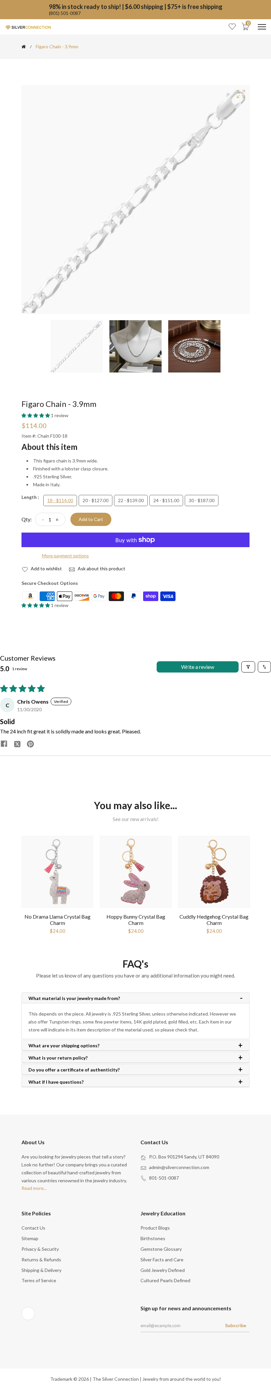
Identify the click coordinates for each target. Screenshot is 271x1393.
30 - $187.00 (201, 500)
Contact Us (33, 1228)
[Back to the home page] (23, 46)
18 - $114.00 (60, 500)
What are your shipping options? (63, 1045)
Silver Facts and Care (161, 1259)
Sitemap (29, 1238)
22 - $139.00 (131, 500)
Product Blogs (155, 1228)
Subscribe (235, 1325)
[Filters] (248, 667)
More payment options (65, 555)
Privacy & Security (40, 1249)
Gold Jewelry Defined (162, 1270)
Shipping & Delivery (41, 1270)
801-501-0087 (164, 1178)
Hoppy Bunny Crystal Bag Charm (135, 919)
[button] (36, 415)
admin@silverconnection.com (179, 1167)
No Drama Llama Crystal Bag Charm (57, 919)
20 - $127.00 (95, 500)
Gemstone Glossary (161, 1249)
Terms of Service (38, 1280)
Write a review (197, 667)
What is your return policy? (58, 1058)
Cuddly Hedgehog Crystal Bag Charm (214, 919)
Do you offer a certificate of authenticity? (74, 1069)
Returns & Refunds (41, 1259)
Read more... (34, 1188)
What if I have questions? (56, 1082)
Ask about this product (101, 568)
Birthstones (152, 1238)
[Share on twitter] (17, 744)
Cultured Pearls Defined (165, 1280)
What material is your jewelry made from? (74, 998)
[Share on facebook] (4, 744)
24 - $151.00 (166, 500)
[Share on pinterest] (30, 744)
